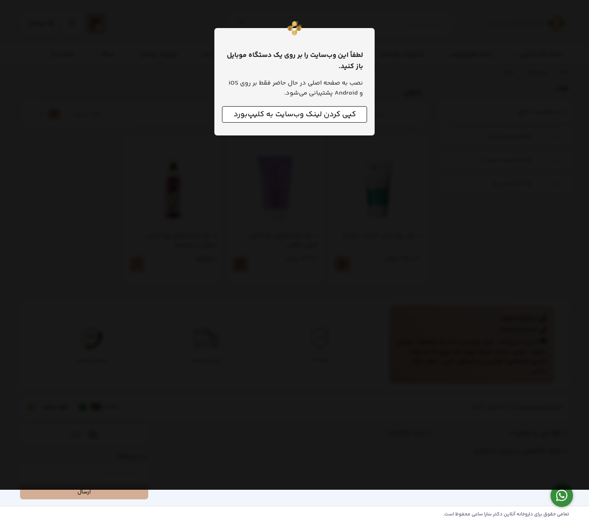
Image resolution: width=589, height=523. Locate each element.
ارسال (84, 492)
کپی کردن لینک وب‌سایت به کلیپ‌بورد (295, 114)
